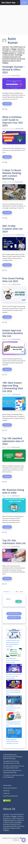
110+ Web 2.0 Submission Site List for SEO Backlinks (13, 708)
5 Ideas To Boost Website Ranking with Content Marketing (11, 174)
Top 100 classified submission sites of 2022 (13, 441)
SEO (5, 270)
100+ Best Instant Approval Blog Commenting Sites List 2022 (12, 387)
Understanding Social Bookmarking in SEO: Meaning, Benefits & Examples (12, 756)
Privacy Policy (7, 785)
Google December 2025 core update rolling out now (13, 724)
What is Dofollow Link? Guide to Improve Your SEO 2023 (12, 121)
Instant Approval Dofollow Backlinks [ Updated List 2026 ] (12, 741)
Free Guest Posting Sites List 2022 (13, 280)
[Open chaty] (24, 840)
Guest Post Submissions (10, 796)
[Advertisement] (14, 20)
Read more (7, 103)
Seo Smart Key (8, 2)
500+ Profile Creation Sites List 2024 (12, 228)
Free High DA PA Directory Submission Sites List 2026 (12, 660)
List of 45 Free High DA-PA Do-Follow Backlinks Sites (13, 692)
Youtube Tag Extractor (14, 613)
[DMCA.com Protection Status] (7, 802)
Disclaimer (6, 790)
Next (22, 591)
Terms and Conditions (10, 788)
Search (8, 599)
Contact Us (6, 793)
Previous (5, 591)
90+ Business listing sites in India (13, 491)
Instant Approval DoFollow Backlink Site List (12, 333)
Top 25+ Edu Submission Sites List (14, 542)
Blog (5, 109)
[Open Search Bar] (18, 2)
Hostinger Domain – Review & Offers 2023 (13, 69)
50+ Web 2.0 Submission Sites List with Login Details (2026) (13, 676)
